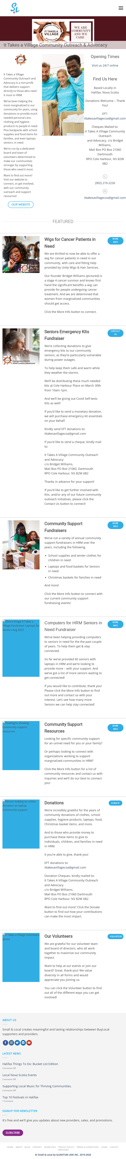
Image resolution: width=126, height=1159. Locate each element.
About (19, 1147)
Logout (114, 1147)
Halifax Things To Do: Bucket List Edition (30, 1064)
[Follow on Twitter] (17, 1043)
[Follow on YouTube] (29, 1043)
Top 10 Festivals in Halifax (20, 1097)
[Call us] (105, 176)
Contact (37, 1147)
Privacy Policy (66, 1147)
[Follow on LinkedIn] (23, 1043)
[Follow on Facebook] (5, 1043)
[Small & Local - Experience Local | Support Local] (10, 8)
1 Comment (11, 1101)
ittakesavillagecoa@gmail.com (105, 118)
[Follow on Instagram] (11, 1043)
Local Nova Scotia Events (19, 1075)
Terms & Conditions (87, 1147)
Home (10, 1147)
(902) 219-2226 (105, 183)
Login (104, 1147)
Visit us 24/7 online (105, 65)
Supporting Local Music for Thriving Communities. (37, 1086)
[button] (121, 8)
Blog (27, 1147)
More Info (50, 1147)
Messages (63, 1149)
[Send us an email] (105, 191)
